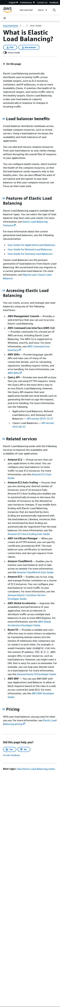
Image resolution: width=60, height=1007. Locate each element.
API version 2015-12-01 (40, 418)
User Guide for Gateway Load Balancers (30, 253)
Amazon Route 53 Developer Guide (36, 674)
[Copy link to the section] (4, 118)
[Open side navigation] (4, 18)
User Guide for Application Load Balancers (31, 244)
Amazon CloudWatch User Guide (35, 572)
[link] (35, 25)
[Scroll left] (17, 10)
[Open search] (54, 10)
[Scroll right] (46, 10)
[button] (12, 63)
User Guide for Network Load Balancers (30, 249)
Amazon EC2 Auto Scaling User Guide (29, 533)
